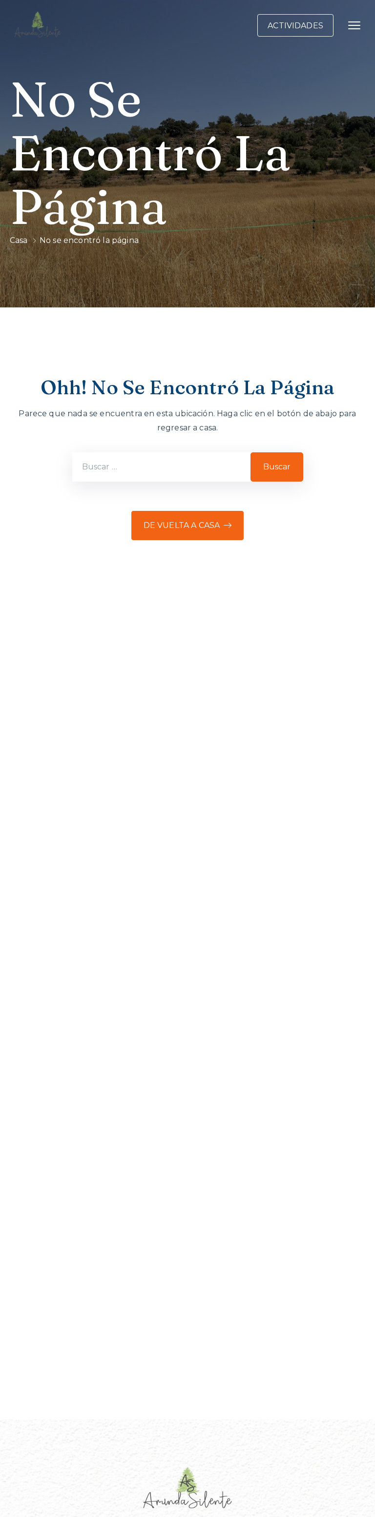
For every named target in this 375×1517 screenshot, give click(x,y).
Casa (19, 240)
